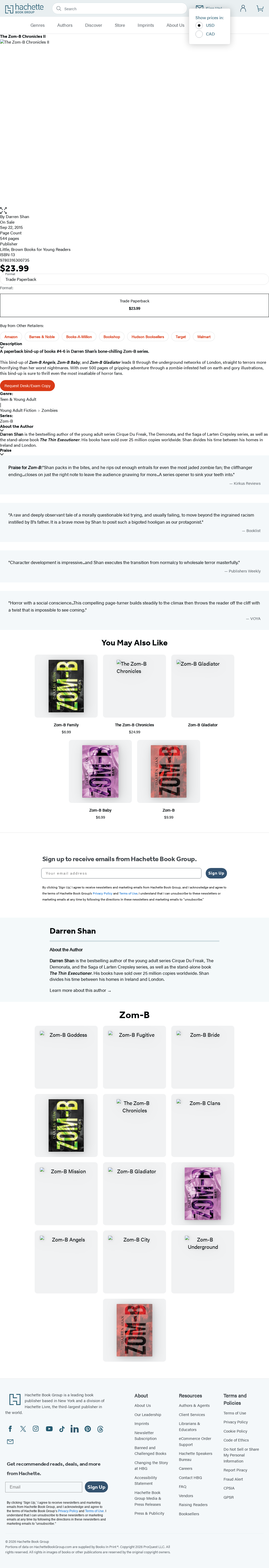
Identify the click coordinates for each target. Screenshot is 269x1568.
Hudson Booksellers (148, 336)
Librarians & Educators (189, 1426)
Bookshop (112, 336)
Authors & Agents (194, 1405)
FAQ (182, 1486)
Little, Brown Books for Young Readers (35, 249)
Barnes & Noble (42, 336)
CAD (210, 34)
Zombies (50, 410)
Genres (37, 25)
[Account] (243, 8)
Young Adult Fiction (18, 410)
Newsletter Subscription (145, 1435)
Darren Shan (17, 216)
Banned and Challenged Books (150, 1450)
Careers (185, 1468)
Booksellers (189, 1513)
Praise (6, 450)
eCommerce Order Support (195, 1441)
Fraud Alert (233, 1479)
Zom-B (6, 421)
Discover (93, 25)
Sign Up (216, 873)
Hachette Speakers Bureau (195, 1456)
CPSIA (229, 1488)
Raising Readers (193, 1504)
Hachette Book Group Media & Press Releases (147, 1498)
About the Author (16, 426)
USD (210, 25)
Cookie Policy (235, 1431)
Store (120, 25)
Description (11, 343)
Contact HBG (190, 1477)
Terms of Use (235, 1413)
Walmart (203, 336)
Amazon (11, 336)
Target (181, 336)
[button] (134, 210)
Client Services (192, 1414)
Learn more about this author (78, 990)
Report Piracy (235, 1469)
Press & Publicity (149, 1513)
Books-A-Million (79, 336)
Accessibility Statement (145, 1480)
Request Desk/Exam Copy (27, 385)
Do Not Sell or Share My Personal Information (241, 1455)
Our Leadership (147, 1414)
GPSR (229, 1497)
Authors (65, 25)
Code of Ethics (236, 1440)
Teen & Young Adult (18, 399)
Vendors (186, 1495)
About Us (175, 25)
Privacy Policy (236, 1421)
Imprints (146, 25)
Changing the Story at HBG (151, 1465)
